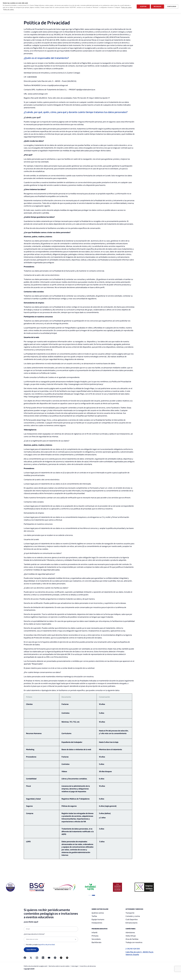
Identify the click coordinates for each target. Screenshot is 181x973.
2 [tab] (92, 895)
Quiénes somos (98, 913)
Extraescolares (131, 923)
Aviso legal (74, 966)
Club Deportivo (132, 919)
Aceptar (143, 6)
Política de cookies (126, 7)
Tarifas (94, 916)
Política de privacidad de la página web (35, 966)
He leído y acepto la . (40, 945)
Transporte (130, 913)
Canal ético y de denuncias (88, 966)
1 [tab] (89, 895)
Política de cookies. (8, 9)
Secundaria (96, 939)
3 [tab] (94, 895)
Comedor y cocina (133, 916)
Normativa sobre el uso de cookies (59, 966)
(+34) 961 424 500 (133, 949)
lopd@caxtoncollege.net (58, 85)
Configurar (171, 6)
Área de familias (132, 939)
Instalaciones (97, 923)
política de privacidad (47, 945)
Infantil (94, 932)
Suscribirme (31, 949)
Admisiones (130, 932)
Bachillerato (96, 942)
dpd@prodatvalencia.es (85, 90)
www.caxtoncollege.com (52, 32)
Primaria (95, 936)
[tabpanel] (37, 887)
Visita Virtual (131, 936)
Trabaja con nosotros (134, 942)
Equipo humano (98, 919)
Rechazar (157, 6)
